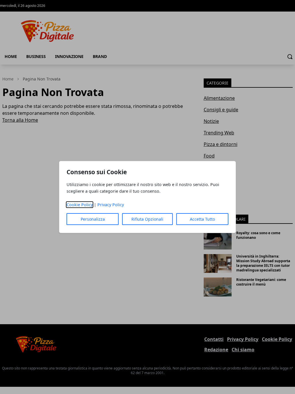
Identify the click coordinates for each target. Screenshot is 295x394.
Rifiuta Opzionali (147, 219)
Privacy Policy (110, 204)
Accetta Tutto (202, 219)
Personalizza (93, 219)
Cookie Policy (80, 204)
